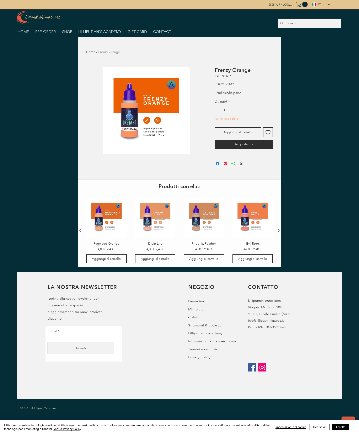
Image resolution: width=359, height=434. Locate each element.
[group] (179, 230)
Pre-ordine (196, 301)
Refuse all (319, 427)
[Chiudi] (354, 427)
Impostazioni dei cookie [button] (290, 427)
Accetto (340, 427)
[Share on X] (241, 163)
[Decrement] (218, 110)
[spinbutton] (224, 110)
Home (90, 52)
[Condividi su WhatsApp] (233, 163)
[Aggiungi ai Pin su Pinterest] (225, 163)
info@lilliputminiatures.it (266, 320)
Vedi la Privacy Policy (67, 429)
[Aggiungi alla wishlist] (268, 132)
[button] (302, 4)
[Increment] (230, 110)
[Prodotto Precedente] (80, 230)
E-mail (52, 331)
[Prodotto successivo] (278, 230)
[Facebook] (252, 367)
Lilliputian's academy (205, 333)
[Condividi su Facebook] (217, 163)
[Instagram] (262, 367)
